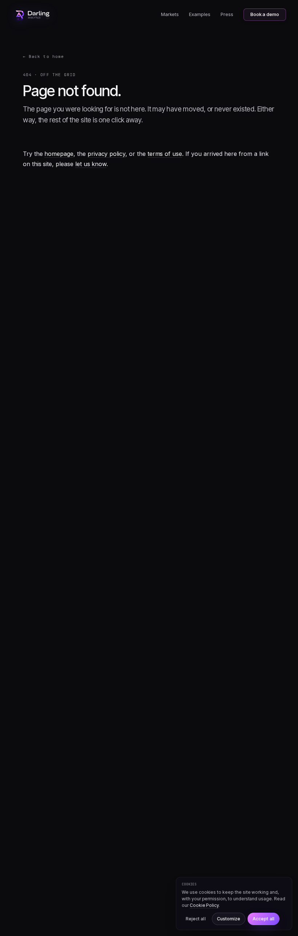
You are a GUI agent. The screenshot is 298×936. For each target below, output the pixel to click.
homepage (58, 153)
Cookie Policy (204, 905)
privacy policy (106, 153)
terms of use (165, 153)
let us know (90, 164)
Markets (170, 14)
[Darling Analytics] (32, 15)
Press (227, 14)
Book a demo (264, 14)
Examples (199, 14)
